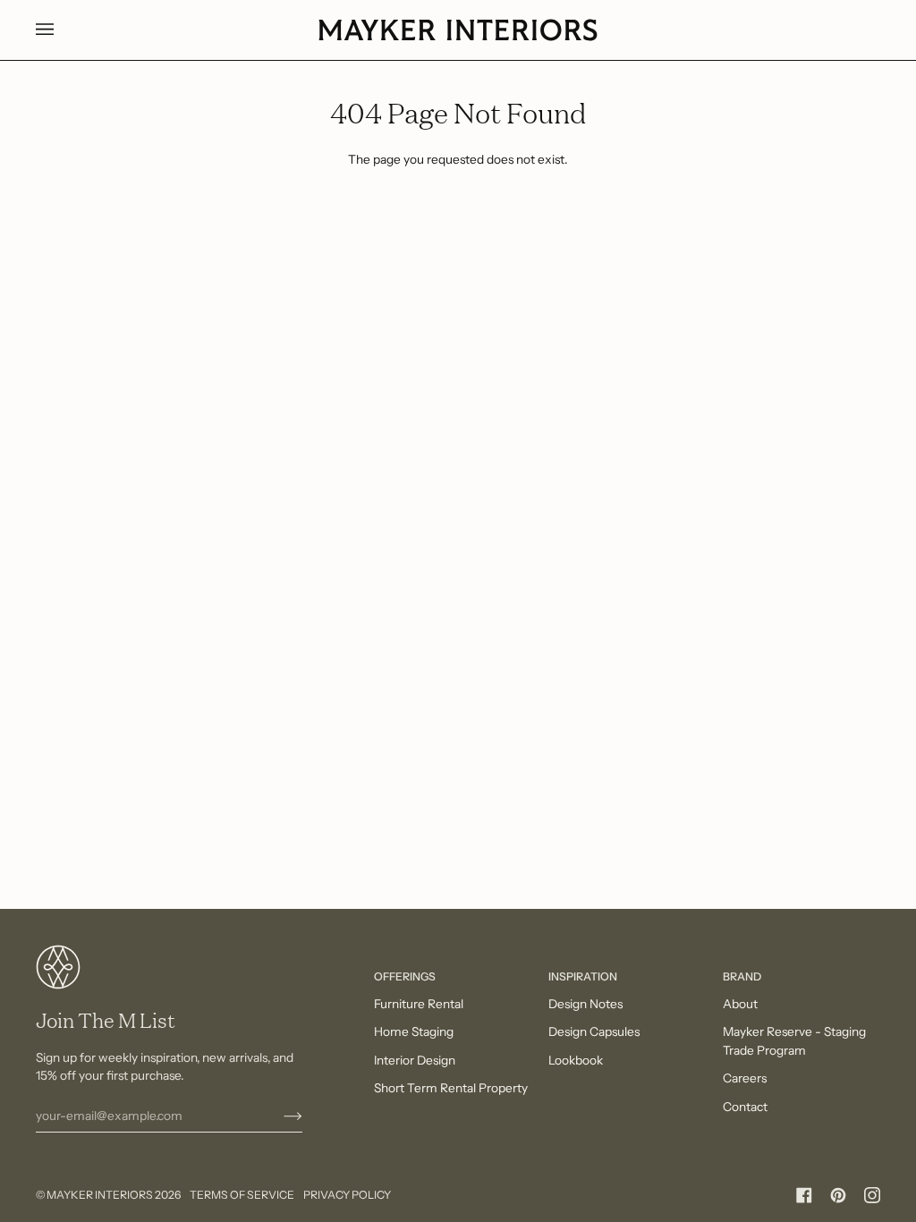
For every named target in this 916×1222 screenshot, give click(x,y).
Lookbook (575, 1060)
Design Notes (585, 1004)
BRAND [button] (742, 976)
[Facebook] (804, 1195)
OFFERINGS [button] (405, 976)
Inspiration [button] (582, 976)
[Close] (853, 1100)
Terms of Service (242, 1194)
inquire (573, 1148)
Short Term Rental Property (451, 1088)
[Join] (278, 1115)
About (740, 1004)
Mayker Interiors (100, 1194)
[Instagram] (872, 1195)
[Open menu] (62, 30)
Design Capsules (594, 1031)
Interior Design (414, 1060)
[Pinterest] (838, 1195)
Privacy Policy (347, 1194)
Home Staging (414, 1031)
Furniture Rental (418, 1004)
